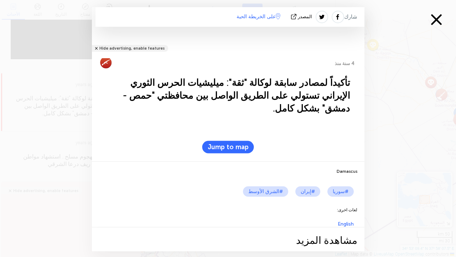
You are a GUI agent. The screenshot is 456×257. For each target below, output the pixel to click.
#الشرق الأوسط (265, 191)
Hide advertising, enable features (132, 48)
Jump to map (228, 147)
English (346, 224)
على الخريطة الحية (256, 17)
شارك (350, 17)
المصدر (305, 16)
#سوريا (340, 191)
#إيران (308, 191)
